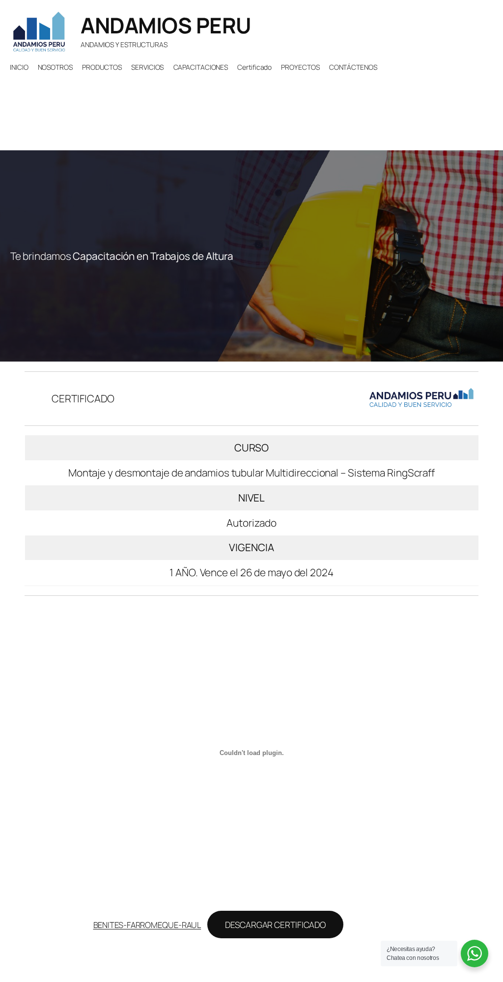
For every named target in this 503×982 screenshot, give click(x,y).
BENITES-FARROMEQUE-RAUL (147, 924)
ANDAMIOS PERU (166, 25)
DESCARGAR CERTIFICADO (275, 924)
